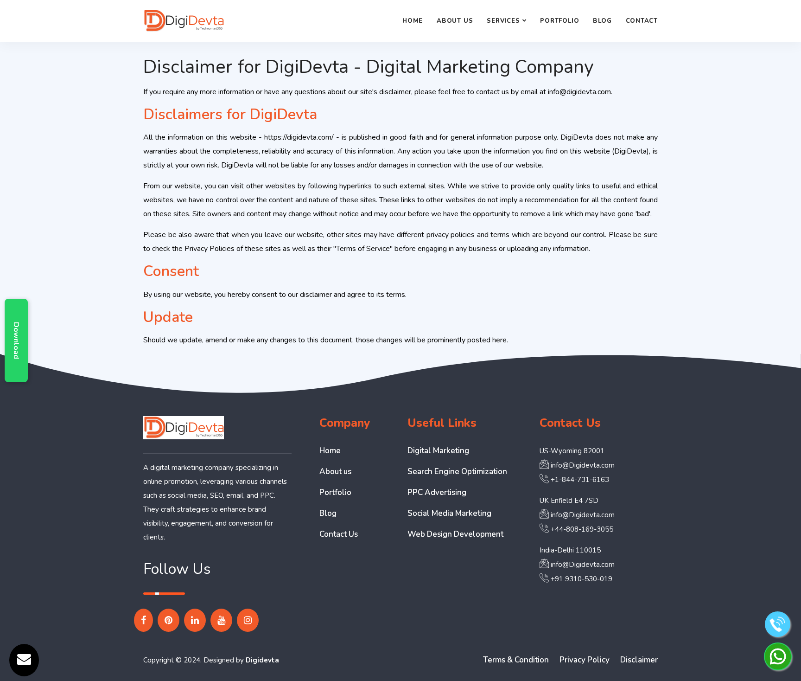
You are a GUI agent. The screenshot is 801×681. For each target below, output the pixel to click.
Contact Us (338, 534)
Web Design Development (455, 534)
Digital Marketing (438, 450)
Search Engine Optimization (457, 471)
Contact (642, 21)
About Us (455, 21)
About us (335, 471)
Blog (602, 21)
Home (412, 21)
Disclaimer (639, 660)
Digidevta (262, 660)
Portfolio (559, 21)
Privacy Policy (584, 660)
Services (503, 21)
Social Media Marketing (449, 513)
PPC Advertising (436, 492)
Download (16, 340)
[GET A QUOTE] (24, 660)
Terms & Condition (516, 660)
